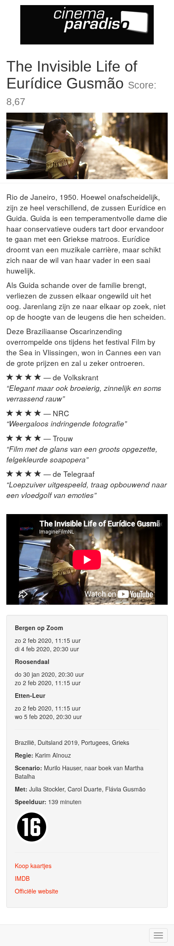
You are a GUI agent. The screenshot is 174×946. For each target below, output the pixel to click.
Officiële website (36, 891)
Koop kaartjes (33, 865)
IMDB (22, 878)
